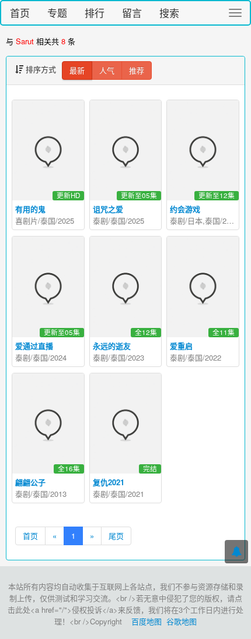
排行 (94, 12)
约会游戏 (185, 208)
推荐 (136, 70)
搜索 (169, 12)
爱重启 (181, 345)
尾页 (116, 535)
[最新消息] (236, 551)
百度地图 (146, 621)
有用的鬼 (30, 208)
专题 (57, 12)
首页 (20, 12)
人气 (106, 70)
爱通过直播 (34, 345)
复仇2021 (108, 482)
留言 (132, 12)
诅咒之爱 (108, 208)
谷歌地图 (181, 621)
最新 (77, 70)
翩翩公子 (30, 482)
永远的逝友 (112, 345)
